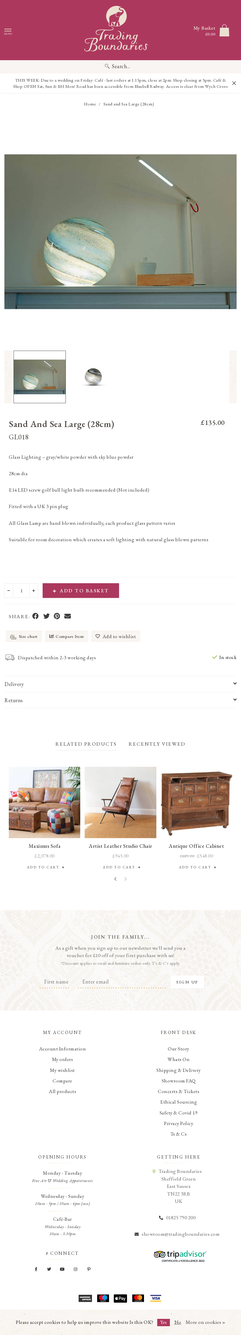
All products (62, 1091)
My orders (62, 1059)
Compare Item (70, 636)
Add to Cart (44, 867)
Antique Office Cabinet (196, 846)
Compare (62, 1080)
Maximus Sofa (45, 846)
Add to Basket (84, 590)
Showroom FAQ (179, 1080)
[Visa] (155, 1298)
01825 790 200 (181, 1217)
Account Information (62, 1048)
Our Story (178, 1048)
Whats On (179, 1059)
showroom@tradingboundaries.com (181, 1234)
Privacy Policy (178, 1123)
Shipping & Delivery (178, 1070)
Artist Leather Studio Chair (120, 846)
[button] (8, 377)
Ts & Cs (178, 1134)
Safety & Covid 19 (179, 1112)
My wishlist (62, 1070)
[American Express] (85, 1298)
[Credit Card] (103, 1298)
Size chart (28, 636)
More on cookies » (205, 1322)
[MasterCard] (138, 1298)
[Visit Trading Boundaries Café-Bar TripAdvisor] (178, 1254)
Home (90, 104)
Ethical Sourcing (178, 1102)
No (177, 1322)
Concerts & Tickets (178, 1091)
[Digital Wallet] (120, 1298)
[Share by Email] (68, 616)
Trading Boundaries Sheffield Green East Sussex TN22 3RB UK (180, 1186)
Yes (163, 1322)
